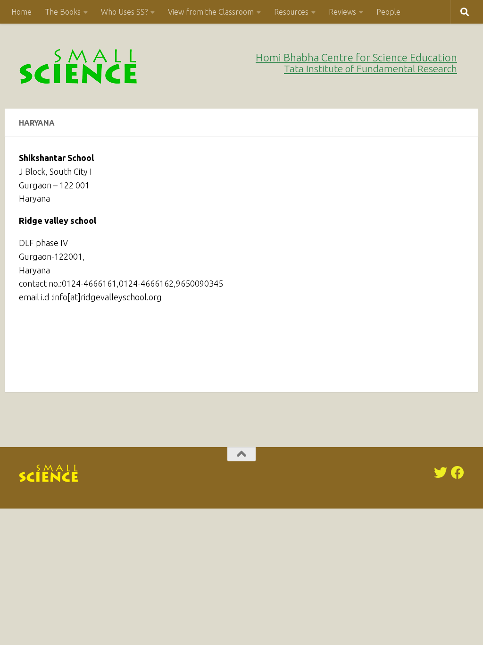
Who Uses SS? (124, 12)
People (388, 12)
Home (21, 12)
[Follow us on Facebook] (457, 472)
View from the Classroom (211, 12)
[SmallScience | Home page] (79, 66)
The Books (63, 12)
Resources (291, 12)
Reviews (342, 12)
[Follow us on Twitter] (440, 472)
